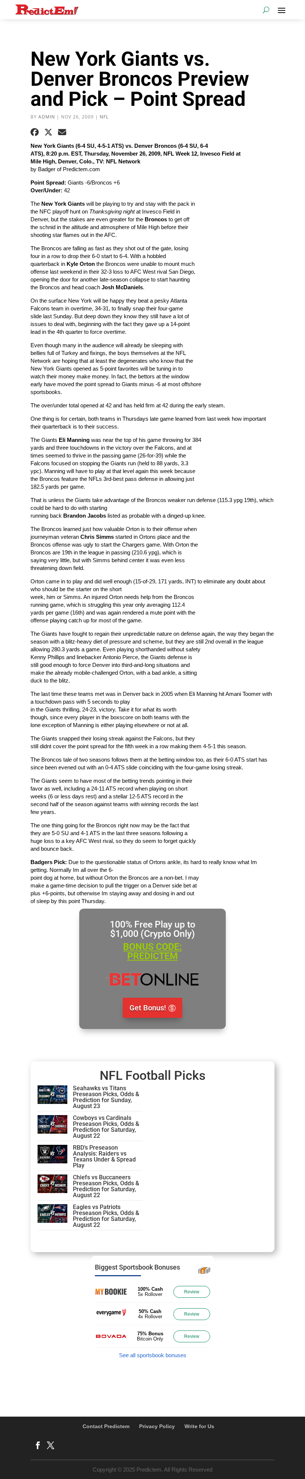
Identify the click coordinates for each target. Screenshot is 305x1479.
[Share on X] (48, 132)
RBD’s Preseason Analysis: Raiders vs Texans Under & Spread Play (104, 1156)
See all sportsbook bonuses (152, 1355)
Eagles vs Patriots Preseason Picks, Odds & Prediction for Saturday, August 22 (106, 1215)
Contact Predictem (106, 1426)
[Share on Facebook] (34, 132)
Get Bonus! (147, 1007)
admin (46, 117)
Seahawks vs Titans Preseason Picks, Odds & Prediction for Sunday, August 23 (106, 1097)
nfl (104, 117)
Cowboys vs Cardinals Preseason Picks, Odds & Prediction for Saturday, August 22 (106, 1126)
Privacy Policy (157, 1426)
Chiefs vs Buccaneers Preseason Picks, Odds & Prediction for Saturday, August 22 (106, 1186)
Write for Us (199, 1426)
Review (191, 1291)
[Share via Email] (62, 132)
